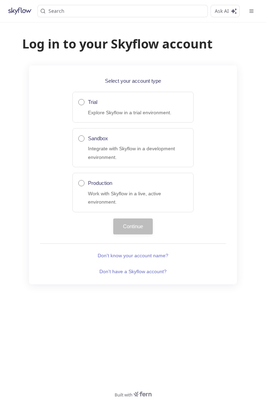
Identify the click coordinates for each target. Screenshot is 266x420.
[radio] (133, 107)
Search (56, 11)
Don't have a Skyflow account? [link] (133, 271)
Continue (133, 226)
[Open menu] (251, 11)
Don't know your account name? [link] (133, 255)
